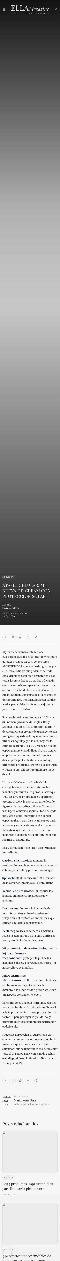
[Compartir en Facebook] (5, 637)
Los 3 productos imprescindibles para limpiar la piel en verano (27, 1186)
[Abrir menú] (4, 9)
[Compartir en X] (13, 637)
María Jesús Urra (10, 608)
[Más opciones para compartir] (35, 637)
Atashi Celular (11, 694)
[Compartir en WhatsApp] (20, 637)
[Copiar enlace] (28, 637)
